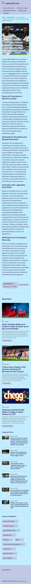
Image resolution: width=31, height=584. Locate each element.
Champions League (22, 8)
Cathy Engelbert (9, 558)
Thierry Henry (6, 383)
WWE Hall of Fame (9, 553)
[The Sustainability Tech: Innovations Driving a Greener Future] (15, 310)
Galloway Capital (7, 426)
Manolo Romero (11, 17)
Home (3, 17)
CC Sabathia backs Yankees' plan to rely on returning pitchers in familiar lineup (18, 466)
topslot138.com (22, 581)
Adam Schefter (7, 340)
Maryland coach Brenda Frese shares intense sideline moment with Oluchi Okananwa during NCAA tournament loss (18, 479)
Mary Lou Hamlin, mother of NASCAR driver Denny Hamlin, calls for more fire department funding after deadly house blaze (19, 441)
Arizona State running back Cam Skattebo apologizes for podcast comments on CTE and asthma (19, 493)
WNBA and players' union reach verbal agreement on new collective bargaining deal (19, 505)
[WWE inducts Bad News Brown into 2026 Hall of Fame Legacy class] (5, 453)
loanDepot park (22, 10)
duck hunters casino (8, 8)
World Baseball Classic (9, 10)
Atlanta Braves (8, 549)
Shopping (6, 13)
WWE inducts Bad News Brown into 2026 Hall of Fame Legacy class (18, 454)
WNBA (19, 540)
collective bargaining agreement (13, 544)
